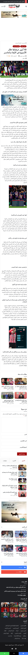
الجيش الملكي (23, 628)
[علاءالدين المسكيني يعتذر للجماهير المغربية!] (21, 548)
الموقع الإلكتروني (23, 447)
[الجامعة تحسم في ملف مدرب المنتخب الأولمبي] (5, 609)
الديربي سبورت (22, 56)
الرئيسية (24, 43)
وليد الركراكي (17, 638)
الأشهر (23, 460)
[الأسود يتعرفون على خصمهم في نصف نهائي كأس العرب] (23, 604)
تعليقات (5, 460)
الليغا (5, 630)
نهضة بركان (24, 638)
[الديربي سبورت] (14, 6)
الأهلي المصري (23, 625)
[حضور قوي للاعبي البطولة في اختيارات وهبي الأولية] (21, 534)
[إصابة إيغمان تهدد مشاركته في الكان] (14, 615)
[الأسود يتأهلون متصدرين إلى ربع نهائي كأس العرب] (23, 609)
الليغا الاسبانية (18, 43)
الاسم (25, 434)
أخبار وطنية (23, 46)
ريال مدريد (10, 635)
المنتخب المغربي (18, 633)
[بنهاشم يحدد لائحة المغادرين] (5, 615)
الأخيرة (14, 460)
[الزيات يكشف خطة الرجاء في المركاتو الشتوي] (5, 604)
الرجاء (17, 630)
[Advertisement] (14, 30)
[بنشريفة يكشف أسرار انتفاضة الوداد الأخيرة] (7, 548)
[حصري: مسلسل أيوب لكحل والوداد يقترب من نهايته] (7, 381)
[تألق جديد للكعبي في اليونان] (23, 615)
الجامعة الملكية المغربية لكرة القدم (12, 625)
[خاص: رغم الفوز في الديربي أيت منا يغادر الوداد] (7, 534)
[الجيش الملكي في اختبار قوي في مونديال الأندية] (14, 604)
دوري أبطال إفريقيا (17, 635)
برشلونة (24, 635)
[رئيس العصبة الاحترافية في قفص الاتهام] (21, 395)
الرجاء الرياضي (11, 630)
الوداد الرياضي (6, 633)
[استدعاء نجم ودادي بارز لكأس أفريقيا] (14, 609)
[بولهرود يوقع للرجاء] (22, 481)
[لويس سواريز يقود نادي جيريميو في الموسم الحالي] (22, 474)
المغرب (24, 633)
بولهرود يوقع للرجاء (13, 478)
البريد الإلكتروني (23, 440)
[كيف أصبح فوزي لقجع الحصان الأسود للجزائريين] (7, 395)
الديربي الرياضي (8, 628)
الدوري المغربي (16, 628)
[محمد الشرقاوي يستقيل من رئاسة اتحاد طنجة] (21, 381)
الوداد (12, 633)
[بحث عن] (26, 7)
